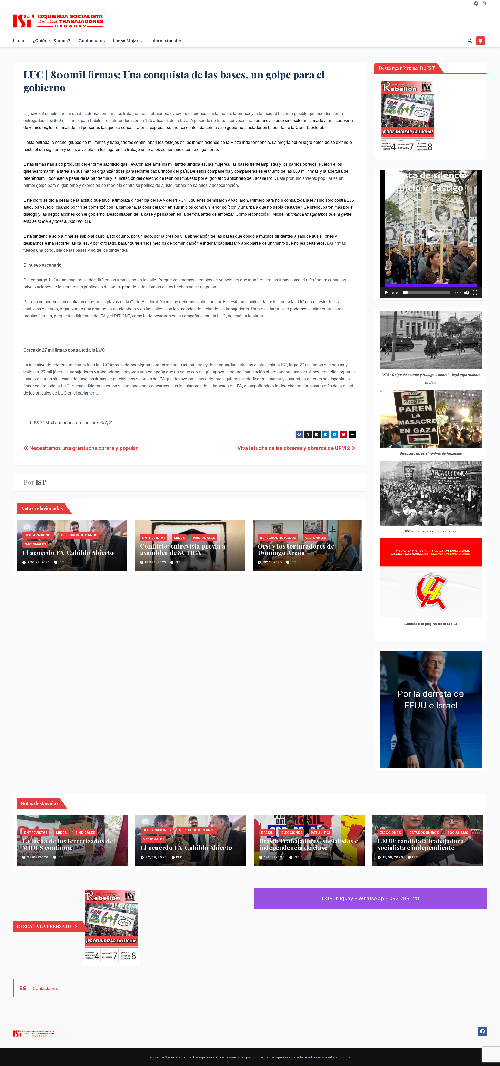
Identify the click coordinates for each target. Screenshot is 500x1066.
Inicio (18, 40)
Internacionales (166, 40)
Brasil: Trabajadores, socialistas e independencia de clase (308, 844)
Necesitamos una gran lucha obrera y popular (83, 448)
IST (41, 482)
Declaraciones (38, 535)
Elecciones (291, 833)
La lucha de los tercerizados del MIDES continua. (68, 844)
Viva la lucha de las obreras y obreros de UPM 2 (294, 448)
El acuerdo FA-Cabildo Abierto (68, 552)
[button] (470, 40)
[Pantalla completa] (475, 292)
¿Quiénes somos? (51, 40)
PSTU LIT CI (320, 833)
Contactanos (92, 40)
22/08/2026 (157, 857)
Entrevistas (153, 538)
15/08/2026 (393, 857)
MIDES (179, 538)
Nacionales (35, 544)
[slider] (426, 292)
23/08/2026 (38, 857)
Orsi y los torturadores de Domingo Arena (296, 549)
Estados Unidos (424, 833)
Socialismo (457, 833)
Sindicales (85, 833)
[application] (431, 234)
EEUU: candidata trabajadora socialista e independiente (421, 844)
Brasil (267, 833)
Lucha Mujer (126, 41)
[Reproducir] (386, 292)
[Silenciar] (466, 292)
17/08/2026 (275, 857)
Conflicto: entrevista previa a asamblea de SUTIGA (182, 549)
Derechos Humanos (79, 535)
